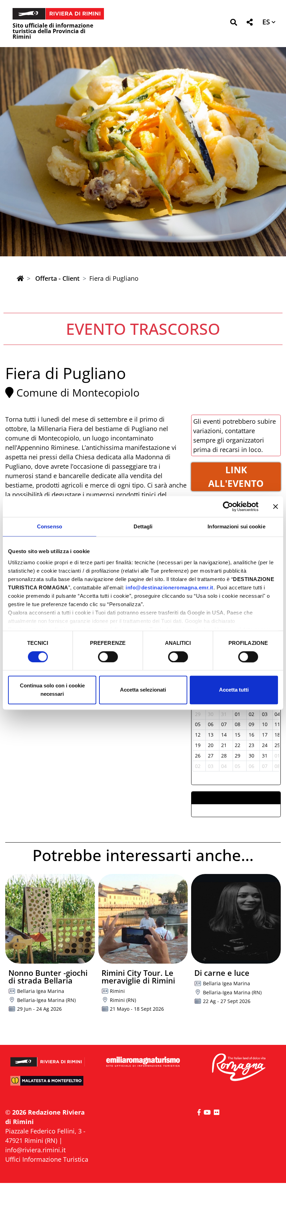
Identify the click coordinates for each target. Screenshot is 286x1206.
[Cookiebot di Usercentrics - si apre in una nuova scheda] (227, 506)
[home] (20, 278)
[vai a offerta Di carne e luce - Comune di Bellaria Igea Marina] (236, 919)
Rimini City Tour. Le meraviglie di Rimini (138, 976)
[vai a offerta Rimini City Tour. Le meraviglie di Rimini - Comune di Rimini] (143, 919)
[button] (233, 23)
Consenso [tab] (49, 526)
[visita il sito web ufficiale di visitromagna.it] (238, 1067)
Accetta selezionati (143, 690)
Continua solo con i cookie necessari (52, 690)
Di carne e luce (221, 973)
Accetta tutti (234, 690)
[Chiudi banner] (275, 506)
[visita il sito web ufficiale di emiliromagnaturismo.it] (142, 1062)
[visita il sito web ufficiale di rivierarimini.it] (47, 1058)
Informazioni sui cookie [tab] (236, 526)
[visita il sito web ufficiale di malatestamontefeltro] (47, 1084)
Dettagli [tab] (143, 526)
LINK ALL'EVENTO (236, 476)
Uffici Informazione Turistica (46, 1159)
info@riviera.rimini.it (35, 1150)
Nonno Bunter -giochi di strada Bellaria (48, 976)
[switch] (108, 656)
